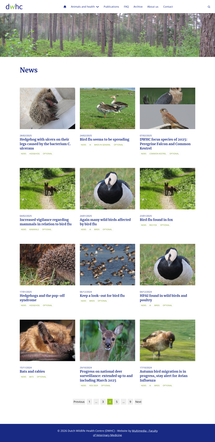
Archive (138, 6)
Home (65, 6)
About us (152, 6)
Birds (96, 229)
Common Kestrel (157, 153)
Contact (168, 6)
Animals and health (83, 6)
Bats (31, 376)
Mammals (34, 229)
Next (138, 401)
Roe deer (93, 385)
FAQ (126, 6)
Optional (47, 153)
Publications (111, 6)
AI (90, 144)
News (23, 153)
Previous (79, 401)
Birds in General (102, 144)
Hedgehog (34, 153)
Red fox (153, 225)
